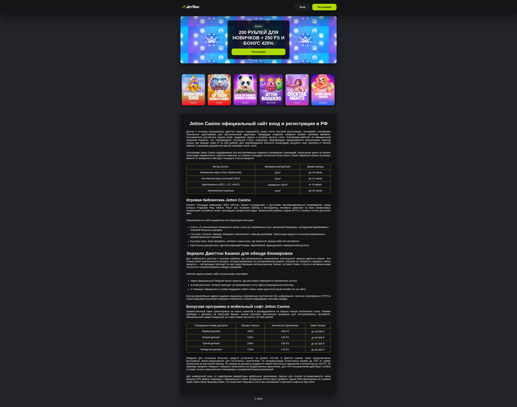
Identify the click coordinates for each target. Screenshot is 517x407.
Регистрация (324, 7)
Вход (302, 7)
